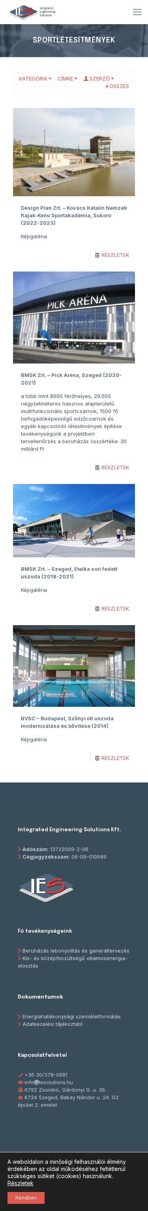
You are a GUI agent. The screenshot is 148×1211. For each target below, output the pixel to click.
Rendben (26, 1198)
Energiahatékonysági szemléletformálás (71, 1016)
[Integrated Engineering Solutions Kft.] (32, 12)
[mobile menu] (137, 12)
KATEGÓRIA (33, 78)
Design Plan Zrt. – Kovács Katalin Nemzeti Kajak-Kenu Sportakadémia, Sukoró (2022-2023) (74, 215)
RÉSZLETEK (115, 255)
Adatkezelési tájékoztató (52, 1024)
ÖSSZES (119, 86)
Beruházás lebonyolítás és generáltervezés (75, 950)
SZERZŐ (100, 78)
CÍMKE (65, 78)
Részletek (20, 1183)
